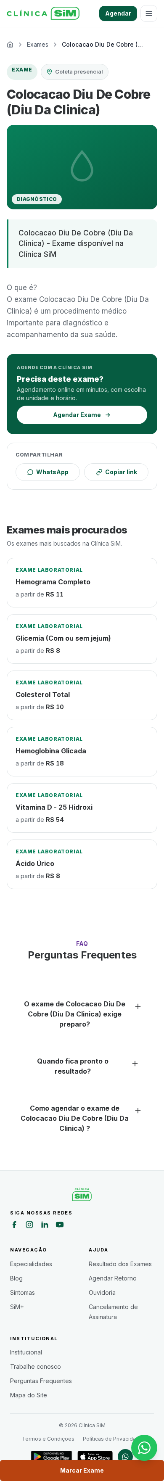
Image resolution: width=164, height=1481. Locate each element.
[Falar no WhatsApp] (144, 1448)
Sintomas (22, 1292)
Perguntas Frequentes (41, 1380)
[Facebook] (14, 1225)
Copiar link (121, 471)
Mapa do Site (28, 1395)
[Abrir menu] (148, 13)
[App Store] (95, 1457)
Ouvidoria (102, 1292)
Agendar (118, 13)
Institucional (26, 1352)
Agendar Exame (77, 414)
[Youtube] (60, 1225)
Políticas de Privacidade (113, 1439)
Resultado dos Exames (120, 1263)
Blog (16, 1278)
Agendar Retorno (113, 1278)
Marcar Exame (82, 1470)
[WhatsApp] (125, 1456)
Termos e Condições (48, 1439)
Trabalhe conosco (35, 1366)
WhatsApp (52, 471)
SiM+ (17, 1306)
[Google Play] (51, 1457)
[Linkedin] (44, 1225)
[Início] (43, 13)
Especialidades (31, 1263)
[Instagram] (29, 1225)
